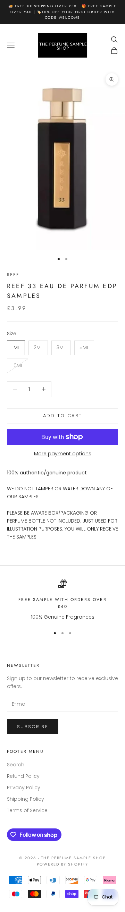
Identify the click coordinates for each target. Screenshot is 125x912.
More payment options (62, 453)
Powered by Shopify (63, 864)
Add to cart (62, 415)
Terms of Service (27, 810)
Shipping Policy (25, 798)
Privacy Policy (23, 787)
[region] (62, 600)
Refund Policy (23, 776)
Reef (13, 275)
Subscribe (32, 726)
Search (15, 764)
